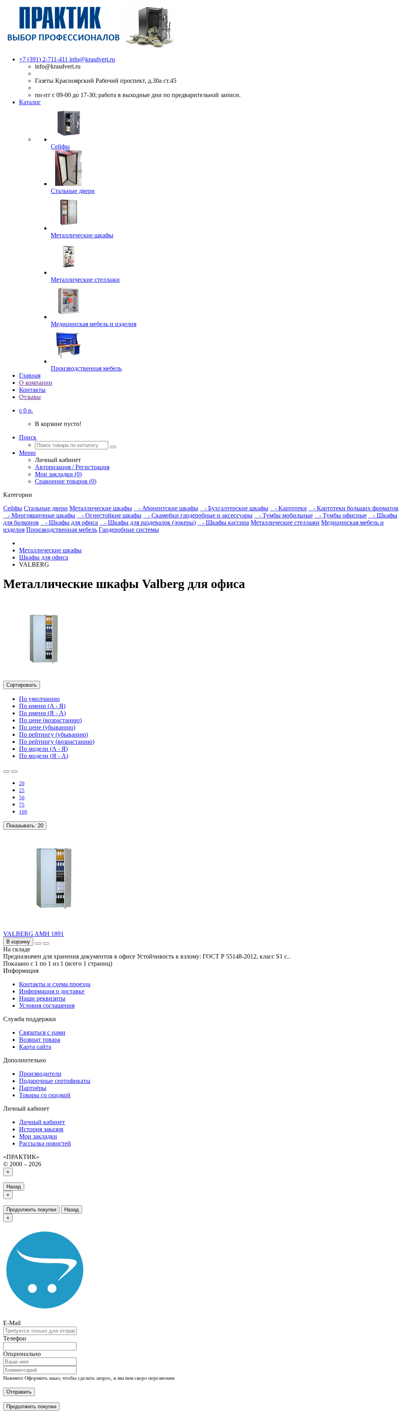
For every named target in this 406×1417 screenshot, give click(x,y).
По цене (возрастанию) (50, 720)
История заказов (41, 1129)
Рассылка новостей (45, 1143)
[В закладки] (38, 943)
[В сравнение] (46, 943)
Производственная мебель (61, 529)
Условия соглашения (47, 1005)
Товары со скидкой (45, 1095)
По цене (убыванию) (47, 727)
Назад (13, 1187)
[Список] (6, 771)
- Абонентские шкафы (166, 508)
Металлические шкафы (100, 508)
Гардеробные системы (129, 529)
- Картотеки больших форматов (353, 508)
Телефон (14, 1338)
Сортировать (21, 685)
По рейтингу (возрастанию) (56, 741)
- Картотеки (288, 508)
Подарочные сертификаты (54, 1080)
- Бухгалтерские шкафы (234, 508)
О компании (35, 382)
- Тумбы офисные (340, 515)
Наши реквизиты (42, 998)
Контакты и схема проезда (54, 984)
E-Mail (12, 1323)
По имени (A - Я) (42, 706)
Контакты (32, 389)
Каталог (30, 102)
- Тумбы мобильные (283, 515)
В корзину (18, 942)
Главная (29, 375)
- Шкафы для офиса (69, 522)
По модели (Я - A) (43, 755)
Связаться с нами (42, 1032)
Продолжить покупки (31, 1210)
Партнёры (32, 1088)
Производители (40, 1073)
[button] (26, 410)
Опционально (22, 1353)
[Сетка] (14, 771)
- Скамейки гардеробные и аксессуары (198, 515)
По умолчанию (39, 698)
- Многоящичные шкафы (39, 515)
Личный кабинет (42, 1122)
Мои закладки (38, 1136)
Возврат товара (39, 1039)
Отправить (19, 1392)
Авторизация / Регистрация (72, 467)
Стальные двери (46, 508)
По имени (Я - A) (42, 713)
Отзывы (30, 396)
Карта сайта (35, 1046)
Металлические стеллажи (285, 522)
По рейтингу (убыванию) (53, 734)
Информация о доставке (51, 991)
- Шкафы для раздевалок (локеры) (148, 522)
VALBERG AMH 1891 (33, 933)
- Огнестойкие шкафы (109, 515)
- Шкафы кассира (223, 522)
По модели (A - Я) (43, 748)
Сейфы (12, 508)
